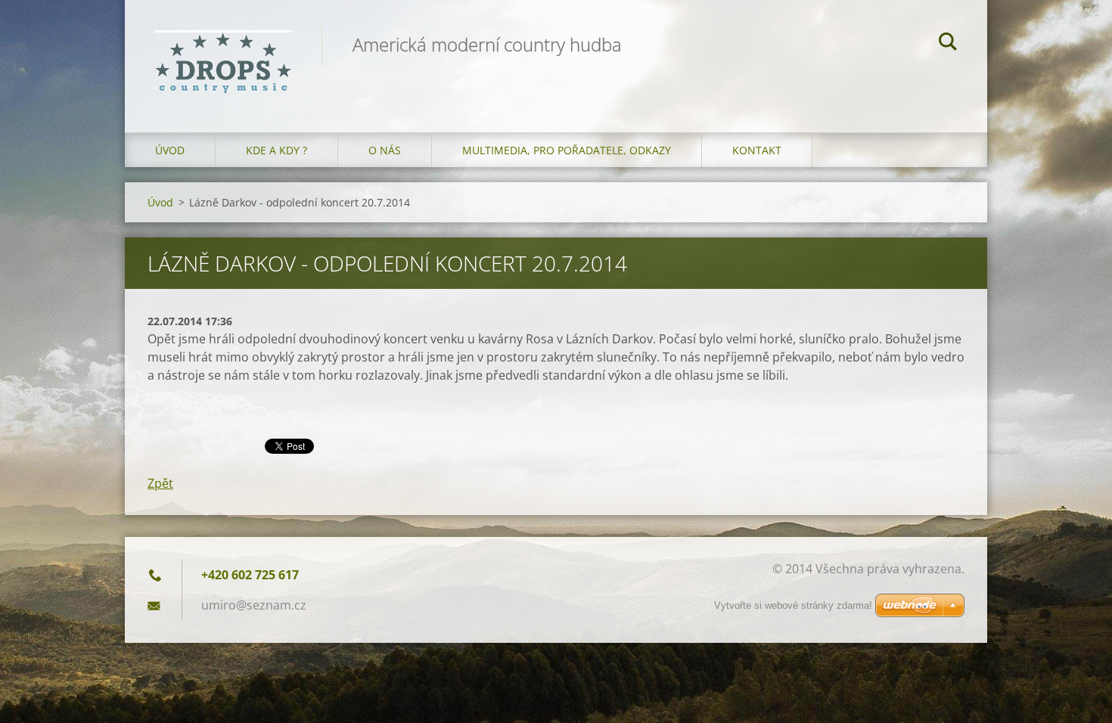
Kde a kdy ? (276, 150)
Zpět (160, 483)
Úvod (170, 150)
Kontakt (756, 150)
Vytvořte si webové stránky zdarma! (793, 605)
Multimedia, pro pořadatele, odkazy (566, 150)
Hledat (948, 43)
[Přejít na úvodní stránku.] (223, 51)
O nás (384, 150)
